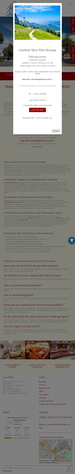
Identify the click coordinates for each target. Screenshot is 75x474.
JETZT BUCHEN (37, 110)
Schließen (56, 131)
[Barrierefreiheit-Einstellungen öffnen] (72, 240)
